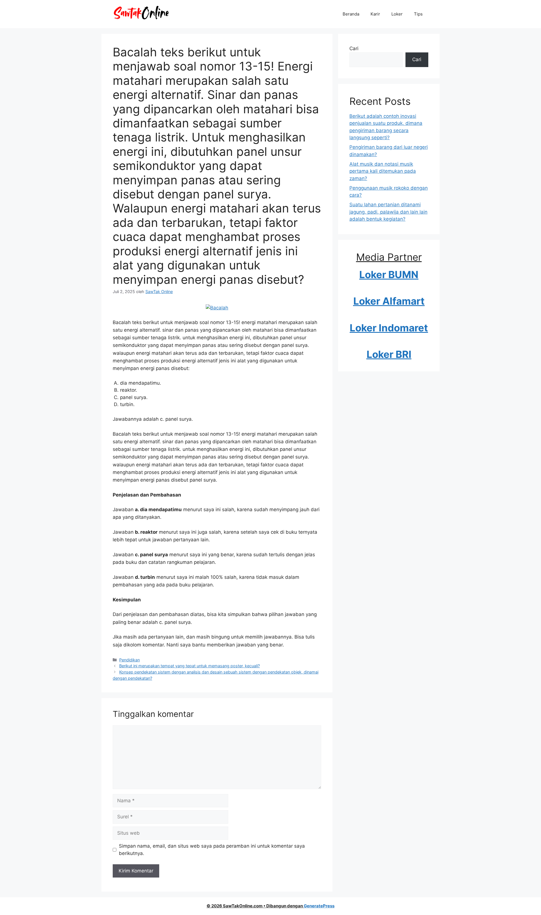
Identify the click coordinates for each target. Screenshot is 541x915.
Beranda (351, 14)
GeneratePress (319, 906)
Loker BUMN (388, 274)
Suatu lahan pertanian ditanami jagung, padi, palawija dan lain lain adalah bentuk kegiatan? (388, 212)
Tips (418, 14)
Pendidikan (129, 659)
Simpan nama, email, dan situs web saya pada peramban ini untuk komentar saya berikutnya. (212, 849)
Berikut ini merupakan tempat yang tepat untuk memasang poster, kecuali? (189, 665)
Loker (397, 14)
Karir (375, 14)
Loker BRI (389, 354)
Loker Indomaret (389, 328)
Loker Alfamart (389, 301)
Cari (353, 48)
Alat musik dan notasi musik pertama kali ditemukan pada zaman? (382, 171)
